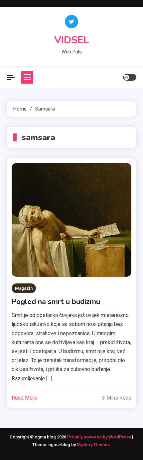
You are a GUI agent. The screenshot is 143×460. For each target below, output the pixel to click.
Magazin (24, 288)
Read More (24, 398)
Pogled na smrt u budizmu (56, 302)
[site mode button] (129, 77)
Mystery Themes (93, 444)
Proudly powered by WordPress (99, 436)
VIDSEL (71, 40)
